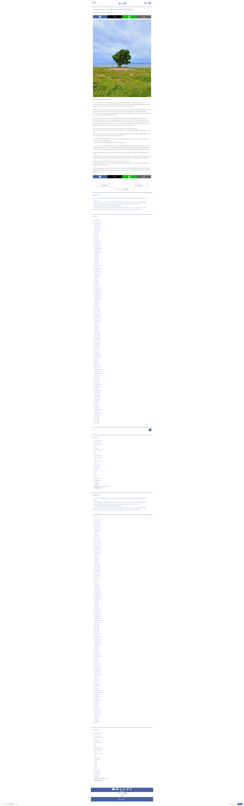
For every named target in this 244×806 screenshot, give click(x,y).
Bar (95, 452)
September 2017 (97, 356)
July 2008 (96, 420)
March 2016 (97, 382)
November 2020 (97, 293)
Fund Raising (97, 465)
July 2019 (96, 324)
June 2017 (96, 360)
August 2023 (97, 231)
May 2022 (96, 259)
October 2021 (97, 273)
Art (95, 446)
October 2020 (97, 295)
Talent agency (97, 480)
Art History (96, 448)
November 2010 (97, 409)
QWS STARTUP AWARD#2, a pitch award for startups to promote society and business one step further (117, 204)
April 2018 (96, 352)
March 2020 (97, 309)
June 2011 (96, 403)
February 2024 (97, 220)
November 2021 (97, 271)
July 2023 (96, 233)
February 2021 (97, 288)
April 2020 (96, 307)
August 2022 (97, 254)
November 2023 (97, 225)
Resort (95, 476)
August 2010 (97, 415)
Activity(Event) (97, 440)
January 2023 (97, 244)
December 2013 (97, 396)
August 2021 (97, 276)
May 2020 (96, 305)
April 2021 (96, 284)
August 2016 (97, 375)
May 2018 (96, 350)
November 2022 (97, 248)
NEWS (112, 12)
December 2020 (97, 292)
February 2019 (97, 333)
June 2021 (96, 280)
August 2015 (97, 386)
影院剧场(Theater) (98, 487)
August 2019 (97, 322)
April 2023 (96, 239)
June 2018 (96, 348)
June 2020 (96, 303)
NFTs (95, 472)
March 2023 (97, 241)
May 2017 (96, 362)
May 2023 (96, 237)
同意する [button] (240, 804)
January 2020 (97, 312)
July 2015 (96, 388)
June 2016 (96, 379)
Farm (95, 463)
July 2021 (96, 278)
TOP (94, 3)
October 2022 (97, 250)
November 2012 (97, 399)
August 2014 (97, 394)
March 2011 (97, 407)
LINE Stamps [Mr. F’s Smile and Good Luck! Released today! (108, 205)
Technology (96, 482)
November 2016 (97, 369)
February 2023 (97, 242)
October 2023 (97, 227)
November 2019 (97, 316)
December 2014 (97, 390)
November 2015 (97, 384)
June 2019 (96, 326)
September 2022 (97, 252)
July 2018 (96, 346)
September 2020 (97, 297)
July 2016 (96, 377)
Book (103, 12)
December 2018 (97, 337)
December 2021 (97, 269)
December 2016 (97, 367)
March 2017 (97, 364)
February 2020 (97, 311)
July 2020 (96, 301)
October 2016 (97, 371)
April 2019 (96, 329)
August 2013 (97, 398)
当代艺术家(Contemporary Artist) (101, 486)
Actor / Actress (97, 442)
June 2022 (96, 258)
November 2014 (97, 392)
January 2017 (97, 365)
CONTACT (123, 799)
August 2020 (97, 299)
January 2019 (97, 335)
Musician (96, 469)
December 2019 (97, 314)
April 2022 (96, 261)
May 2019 (96, 328)
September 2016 (97, 373)
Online (95, 474)
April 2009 (96, 418)
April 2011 (96, 405)
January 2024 (97, 222)
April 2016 (96, 381)
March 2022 (97, 263)
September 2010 (97, 413)
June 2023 (96, 235)
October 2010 (97, 411)
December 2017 (97, 354)
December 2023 (97, 223)
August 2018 (97, 345)
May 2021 (96, 282)
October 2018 (97, 341)
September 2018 (97, 343)
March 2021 (97, 286)
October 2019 (97, 318)
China (95, 459)
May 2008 (96, 422)
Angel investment (98, 444)
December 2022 (97, 246)
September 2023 (97, 229)
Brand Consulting (98, 455)
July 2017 (96, 358)
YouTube (96, 484)
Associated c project (98, 450)
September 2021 (97, 275)
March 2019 (97, 331)
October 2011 (97, 401)
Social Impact (97, 478)
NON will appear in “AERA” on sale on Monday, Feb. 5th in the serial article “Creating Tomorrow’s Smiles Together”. (120, 202)
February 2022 (97, 265)
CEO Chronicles (107, 12)
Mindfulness (97, 467)
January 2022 (97, 267)
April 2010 (96, 417)
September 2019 (97, 320)
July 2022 (96, 256)
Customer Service (98, 461)
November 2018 (97, 339)
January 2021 (97, 290)
